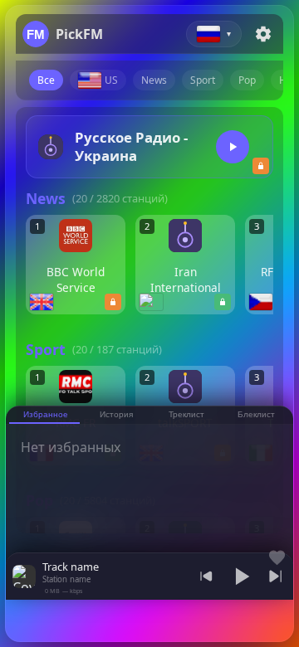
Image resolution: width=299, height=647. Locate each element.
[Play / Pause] (241, 576)
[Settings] (263, 34)
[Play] (232, 146)
